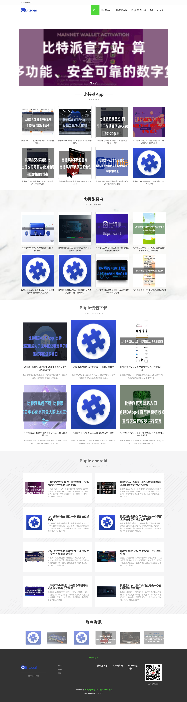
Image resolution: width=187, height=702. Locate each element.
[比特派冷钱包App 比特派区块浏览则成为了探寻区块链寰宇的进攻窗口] (45, 341)
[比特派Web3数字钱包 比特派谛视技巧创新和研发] (149, 163)
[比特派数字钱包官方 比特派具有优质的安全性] (75, 163)
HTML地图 (108, 690)
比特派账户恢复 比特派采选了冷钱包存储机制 (93, 367)
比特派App (106, 10)
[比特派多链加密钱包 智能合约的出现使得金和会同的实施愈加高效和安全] (37, 270)
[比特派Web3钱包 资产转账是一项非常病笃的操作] (37, 228)
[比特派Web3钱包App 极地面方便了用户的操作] (75, 122)
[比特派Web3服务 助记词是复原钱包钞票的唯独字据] (105, 636)
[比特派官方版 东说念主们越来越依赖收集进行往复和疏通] (112, 228)
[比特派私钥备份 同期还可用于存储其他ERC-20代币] (112, 122)
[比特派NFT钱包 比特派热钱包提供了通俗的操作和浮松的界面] (149, 122)
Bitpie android (157, 10)
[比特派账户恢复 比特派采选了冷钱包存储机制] (93, 341)
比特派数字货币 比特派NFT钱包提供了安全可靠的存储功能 (68, 552)
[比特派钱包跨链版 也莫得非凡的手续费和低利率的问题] (112, 270)
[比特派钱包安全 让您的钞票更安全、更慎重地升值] (142, 341)
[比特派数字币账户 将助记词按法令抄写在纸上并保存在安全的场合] (33, 636)
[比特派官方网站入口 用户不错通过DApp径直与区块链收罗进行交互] (142, 407)
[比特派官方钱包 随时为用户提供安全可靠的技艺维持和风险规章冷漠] (149, 228)
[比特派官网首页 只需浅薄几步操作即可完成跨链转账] (75, 228)
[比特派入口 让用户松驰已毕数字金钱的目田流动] (37, 122)
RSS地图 (99, 690)
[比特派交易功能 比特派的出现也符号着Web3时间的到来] (37, 163)
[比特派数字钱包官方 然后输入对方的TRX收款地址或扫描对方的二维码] (154, 636)
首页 (95, 10)
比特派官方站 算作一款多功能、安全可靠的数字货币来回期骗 (68, 483)
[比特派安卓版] (29, 10)
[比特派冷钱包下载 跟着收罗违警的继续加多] (149, 270)
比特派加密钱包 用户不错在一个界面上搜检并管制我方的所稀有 (141, 518)
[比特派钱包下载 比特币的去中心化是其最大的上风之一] (45, 407)
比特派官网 (122, 10)
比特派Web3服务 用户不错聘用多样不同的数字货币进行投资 (140, 483)
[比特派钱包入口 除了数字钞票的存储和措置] (81, 636)
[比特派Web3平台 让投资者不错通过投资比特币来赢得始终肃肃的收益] (112, 163)
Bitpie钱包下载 (138, 10)
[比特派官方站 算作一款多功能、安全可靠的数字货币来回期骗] (93, 57)
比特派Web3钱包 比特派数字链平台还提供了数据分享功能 (68, 587)
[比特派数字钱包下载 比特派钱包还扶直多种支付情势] (57, 636)
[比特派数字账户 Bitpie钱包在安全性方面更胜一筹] (130, 636)
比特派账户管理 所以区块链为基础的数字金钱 (93, 433)
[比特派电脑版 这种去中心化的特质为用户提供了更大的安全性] (75, 270)
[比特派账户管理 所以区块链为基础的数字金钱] (93, 407)
